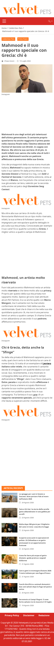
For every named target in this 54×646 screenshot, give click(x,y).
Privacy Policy (12, 615)
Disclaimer (28, 615)
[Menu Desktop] (4, 21)
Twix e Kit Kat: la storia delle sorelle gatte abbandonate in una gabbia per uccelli (34, 511)
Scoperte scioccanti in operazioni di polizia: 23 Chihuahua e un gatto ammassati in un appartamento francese (34, 542)
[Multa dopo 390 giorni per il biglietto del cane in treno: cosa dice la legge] (9, 527)
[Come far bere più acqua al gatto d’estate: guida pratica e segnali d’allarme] (9, 559)
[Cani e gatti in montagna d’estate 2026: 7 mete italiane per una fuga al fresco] (9, 574)
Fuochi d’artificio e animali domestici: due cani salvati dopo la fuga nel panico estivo (35, 586)
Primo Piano (23, 39)
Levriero (47, 363)
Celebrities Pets (8, 39)
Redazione (44, 615)
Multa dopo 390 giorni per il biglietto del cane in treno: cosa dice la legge (34, 525)
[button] (50, 21)
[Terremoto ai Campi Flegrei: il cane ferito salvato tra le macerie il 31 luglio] (9, 603)
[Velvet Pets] (27, 8)
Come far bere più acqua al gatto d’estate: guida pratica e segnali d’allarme (33, 558)
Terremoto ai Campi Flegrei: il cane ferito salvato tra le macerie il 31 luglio (35, 600)
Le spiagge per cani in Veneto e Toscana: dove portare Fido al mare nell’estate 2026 (33, 496)
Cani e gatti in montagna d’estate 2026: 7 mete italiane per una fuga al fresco (35, 571)
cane (35, 394)
